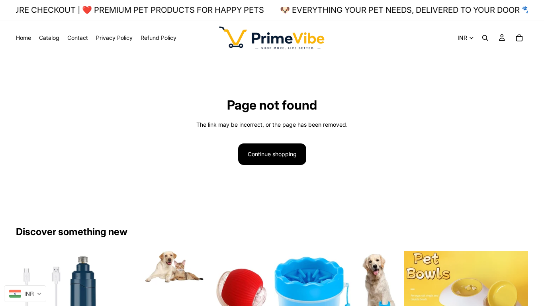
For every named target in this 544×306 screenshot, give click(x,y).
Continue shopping (272, 154)
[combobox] (25, 293)
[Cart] (519, 38)
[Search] (485, 38)
